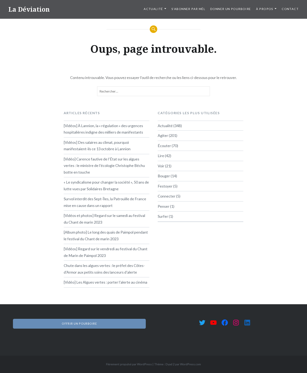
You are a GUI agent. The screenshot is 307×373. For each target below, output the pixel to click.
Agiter (163, 135)
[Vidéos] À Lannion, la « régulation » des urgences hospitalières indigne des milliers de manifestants (103, 129)
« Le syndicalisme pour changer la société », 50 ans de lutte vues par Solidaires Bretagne (106, 185)
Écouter (164, 145)
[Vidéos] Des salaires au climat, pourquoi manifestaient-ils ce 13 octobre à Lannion (97, 145)
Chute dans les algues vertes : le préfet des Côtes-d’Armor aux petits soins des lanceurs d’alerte (104, 268)
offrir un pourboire (79, 323)
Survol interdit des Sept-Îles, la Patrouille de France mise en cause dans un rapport (105, 202)
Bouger (164, 176)
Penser (163, 206)
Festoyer (165, 186)
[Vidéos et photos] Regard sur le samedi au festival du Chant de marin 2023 (104, 218)
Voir (161, 166)
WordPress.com (190, 364)
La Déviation (29, 9)
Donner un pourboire (230, 9)
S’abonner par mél (188, 9)
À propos (264, 9)
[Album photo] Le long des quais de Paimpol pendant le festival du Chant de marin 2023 (106, 235)
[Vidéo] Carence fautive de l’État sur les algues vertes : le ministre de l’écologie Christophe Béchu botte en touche (104, 165)
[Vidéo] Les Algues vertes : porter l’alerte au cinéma (105, 282)
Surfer (163, 216)
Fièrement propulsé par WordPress (129, 364)
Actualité (153, 9)
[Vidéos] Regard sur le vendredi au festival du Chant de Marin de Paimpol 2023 (105, 252)
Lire (161, 155)
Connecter (166, 196)
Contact (290, 9)
